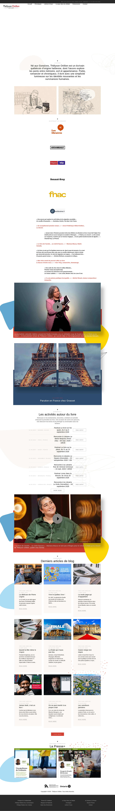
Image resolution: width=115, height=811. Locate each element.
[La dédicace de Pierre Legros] (28, 574)
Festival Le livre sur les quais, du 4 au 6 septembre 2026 (63, 430)
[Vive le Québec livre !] (57, 574)
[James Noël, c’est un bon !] (28, 684)
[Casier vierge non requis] (87, 629)
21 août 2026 (23, 592)
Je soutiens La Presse (90, 800)
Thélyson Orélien (25, 590)
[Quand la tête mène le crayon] (28, 629)
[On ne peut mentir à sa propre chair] (57, 684)
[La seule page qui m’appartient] (87, 574)
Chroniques (68, 802)
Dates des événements (46, 805)
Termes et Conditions (46, 800)
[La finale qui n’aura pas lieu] (57, 629)
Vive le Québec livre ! (57, 595)
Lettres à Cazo (68, 805)
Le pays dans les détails (68, 800)
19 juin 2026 (82, 703)
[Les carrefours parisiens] (87, 684)
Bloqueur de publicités (46, 802)
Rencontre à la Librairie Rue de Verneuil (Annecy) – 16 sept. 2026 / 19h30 (63, 467)
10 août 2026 (53, 592)
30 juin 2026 (53, 703)
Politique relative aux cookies (24, 805)
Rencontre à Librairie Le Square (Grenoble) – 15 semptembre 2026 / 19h (63, 458)
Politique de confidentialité (24, 800)
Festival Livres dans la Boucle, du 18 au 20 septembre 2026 (63, 476)
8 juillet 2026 (24, 703)
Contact (91, 805)
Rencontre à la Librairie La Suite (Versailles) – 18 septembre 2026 (63, 484)
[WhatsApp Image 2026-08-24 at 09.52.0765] (79, 763)
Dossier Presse (91, 802)
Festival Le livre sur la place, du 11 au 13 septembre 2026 (63, 449)
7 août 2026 (82, 592)
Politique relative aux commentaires (24, 802)
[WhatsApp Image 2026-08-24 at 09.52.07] (35, 763)
